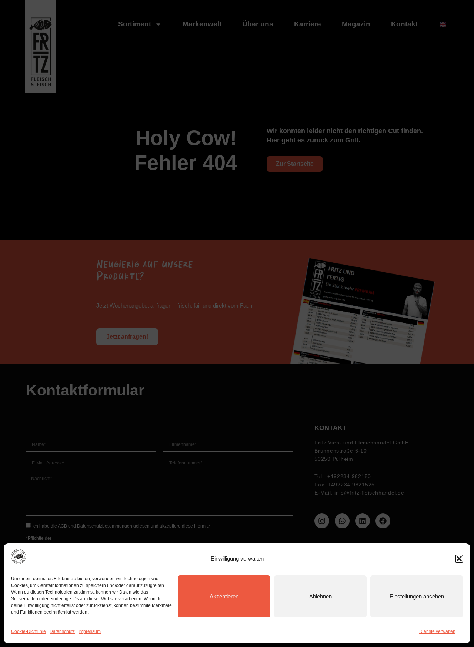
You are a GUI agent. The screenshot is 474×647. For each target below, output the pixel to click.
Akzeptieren (224, 596)
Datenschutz (62, 631)
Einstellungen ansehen (417, 596)
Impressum (90, 631)
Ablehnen (320, 596)
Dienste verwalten (437, 631)
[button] (459, 558)
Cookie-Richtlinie (28, 631)
